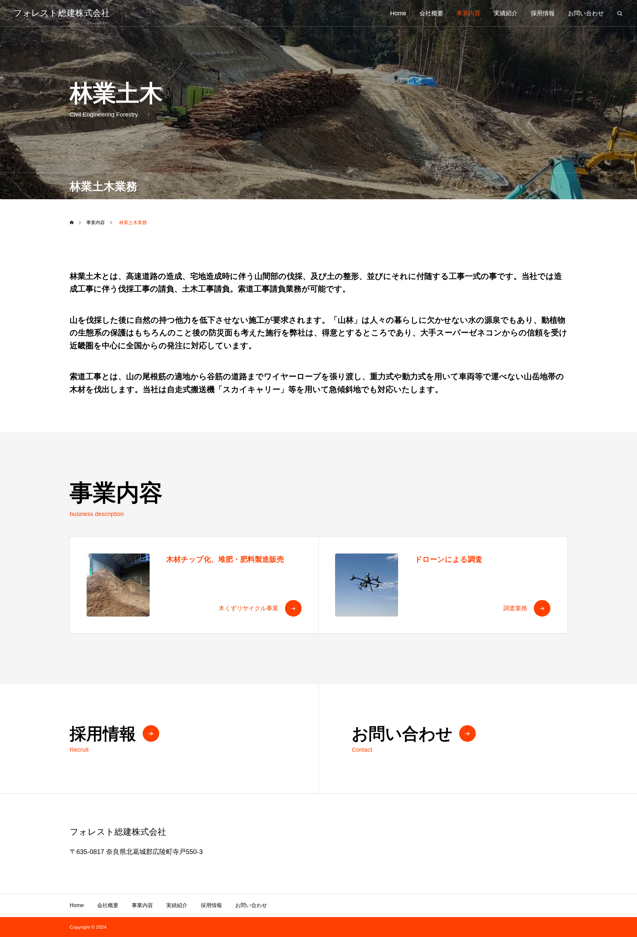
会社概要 (431, 13)
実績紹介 (506, 13)
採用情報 (543, 13)
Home (398, 13)
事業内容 (468, 13)
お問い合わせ (586, 13)
